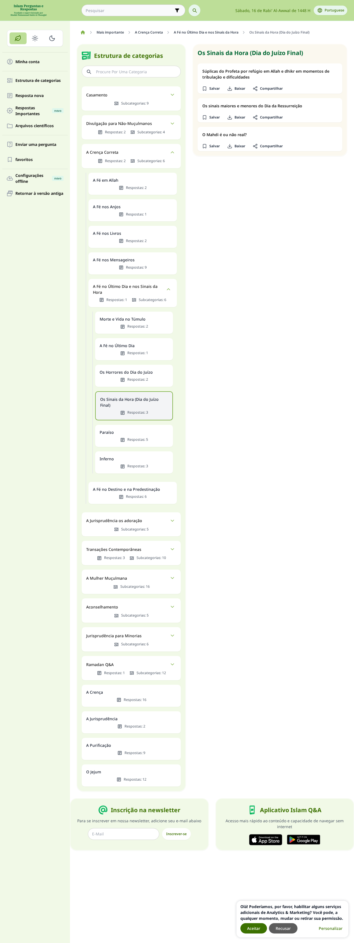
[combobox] (129, 10)
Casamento (96, 95)
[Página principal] (83, 32)
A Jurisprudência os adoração (114, 520)
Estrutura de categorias (38, 80)
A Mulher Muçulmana (106, 578)
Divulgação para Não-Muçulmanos (119, 123)
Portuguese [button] (334, 10)
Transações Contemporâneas (113, 549)
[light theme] (35, 38)
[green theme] (18, 38)
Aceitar (253, 928)
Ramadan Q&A (100, 664)
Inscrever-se (176, 833)
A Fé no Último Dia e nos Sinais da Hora (125, 289)
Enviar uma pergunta (35, 144)
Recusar (283, 928)
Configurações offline (38, 178)
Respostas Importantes (38, 110)
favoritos (24, 159)
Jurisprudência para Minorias (114, 635)
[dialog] (292, 919)
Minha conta (27, 62)
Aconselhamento (102, 607)
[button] (211, 89)
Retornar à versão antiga (39, 193)
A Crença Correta (102, 152)
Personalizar (331, 928)
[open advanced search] (177, 10)
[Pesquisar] (194, 10)
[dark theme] (51, 38)
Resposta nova (29, 95)
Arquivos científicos (34, 126)
